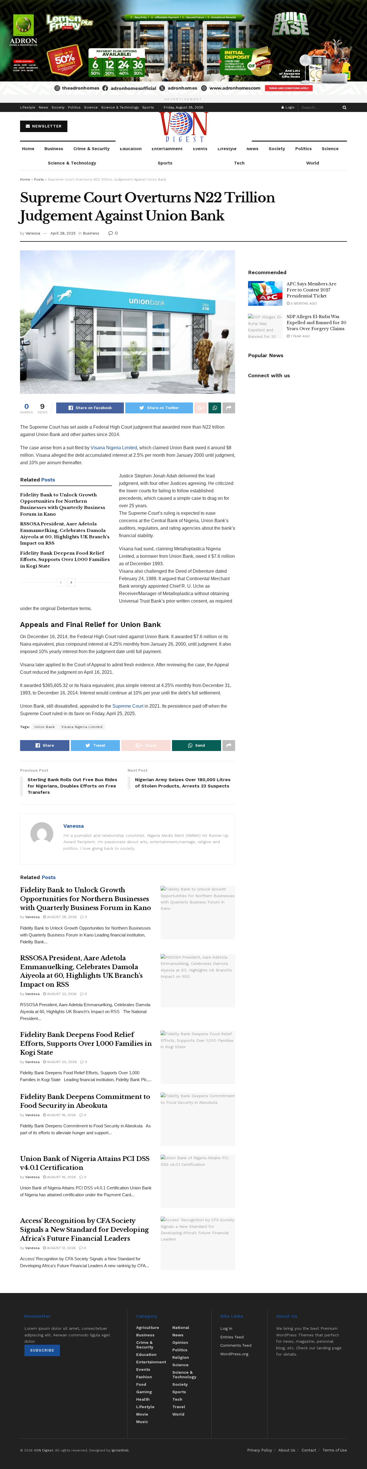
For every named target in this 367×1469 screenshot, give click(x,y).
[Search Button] (343, 107)
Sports (148, 107)
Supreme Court (127, 706)
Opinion (180, 1342)
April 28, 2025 (63, 233)
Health (143, 1399)
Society (58, 107)
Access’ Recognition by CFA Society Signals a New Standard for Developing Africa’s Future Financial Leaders (84, 1229)
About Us (286, 1450)
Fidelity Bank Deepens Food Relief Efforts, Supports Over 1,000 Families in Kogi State (65, 559)
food (141, 1384)
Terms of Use (335, 1450)
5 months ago (303, 303)
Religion (180, 1357)
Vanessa (33, 233)
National (180, 1327)
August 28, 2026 (61, 917)
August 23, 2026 (61, 994)
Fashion (144, 1377)
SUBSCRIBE (42, 1350)
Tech (24, 117)
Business (53, 148)
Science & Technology (120, 107)
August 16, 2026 (61, 1177)
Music (142, 1421)
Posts (39, 179)
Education (131, 148)
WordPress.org (234, 1354)
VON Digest (43, 1450)
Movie (142, 1414)
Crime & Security (91, 148)
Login (289, 107)
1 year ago (300, 336)
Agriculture (147, 1327)
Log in (226, 1328)
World (37, 117)
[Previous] (60, 582)
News (43, 107)
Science (91, 107)
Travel (178, 1406)
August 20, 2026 (61, 1062)
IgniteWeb (120, 1450)
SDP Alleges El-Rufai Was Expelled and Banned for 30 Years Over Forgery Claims (316, 322)
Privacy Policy (259, 1450)
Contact (309, 1450)
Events (200, 148)
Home (28, 148)
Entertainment (167, 148)
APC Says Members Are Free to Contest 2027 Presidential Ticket (311, 290)
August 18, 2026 (61, 1115)
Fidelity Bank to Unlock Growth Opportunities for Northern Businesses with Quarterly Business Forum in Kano (85, 899)
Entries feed (232, 1337)
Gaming (144, 1391)
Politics (74, 107)
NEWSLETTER (46, 126)
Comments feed (235, 1345)
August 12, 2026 (61, 1248)
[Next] (71, 582)
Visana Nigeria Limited (114, 447)
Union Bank (44, 727)
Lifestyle (27, 107)
